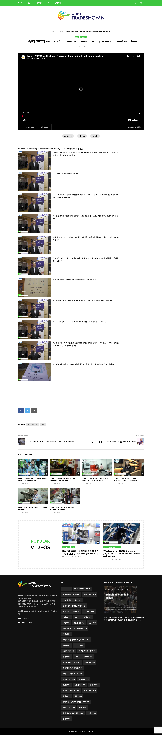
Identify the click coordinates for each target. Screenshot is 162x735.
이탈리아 (84, 679)
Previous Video (24, 436)
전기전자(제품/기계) (71, 690)
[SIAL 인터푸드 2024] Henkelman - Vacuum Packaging (62, 508)
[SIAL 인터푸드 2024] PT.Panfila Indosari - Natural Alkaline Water (33, 479)
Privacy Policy (23, 618)
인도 (66, 685)
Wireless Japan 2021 (114, 547)
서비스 (78, 645)
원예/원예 (90, 662)
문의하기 (58, 3)
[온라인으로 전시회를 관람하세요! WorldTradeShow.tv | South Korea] (81, 15)
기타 (66, 617)
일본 (94, 685)
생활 (66, 645)
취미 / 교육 (69, 707)
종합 (66, 696)
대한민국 (79, 623)
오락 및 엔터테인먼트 (83, 657)
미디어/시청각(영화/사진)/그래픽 (76, 640)
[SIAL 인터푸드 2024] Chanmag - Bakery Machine (33, 508)
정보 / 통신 (90, 690)
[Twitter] (135, 3)
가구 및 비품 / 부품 (71, 594)
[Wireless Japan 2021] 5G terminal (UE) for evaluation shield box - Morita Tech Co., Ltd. (121, 554)
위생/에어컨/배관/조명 (72, 668)
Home (53, 31)
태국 (82, 707)
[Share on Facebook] (21, 410)
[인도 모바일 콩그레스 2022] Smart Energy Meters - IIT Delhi (113, 442)
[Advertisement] (81, 395)
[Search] (141, 3)
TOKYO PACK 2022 (82, 589)
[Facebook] (130, 3)
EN (48, 3)
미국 (66, 634)
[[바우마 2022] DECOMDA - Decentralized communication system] (21, 441)
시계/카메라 (68, 651)
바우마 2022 (83, 37)
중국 (78, 696)
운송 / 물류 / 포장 (71, 662)
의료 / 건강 (69, 679)
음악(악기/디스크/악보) (72, 674)
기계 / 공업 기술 (32, 424)
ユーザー (67, 556)
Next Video (139, 436)
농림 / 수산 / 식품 (82, 617)
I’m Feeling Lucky (25, 623)
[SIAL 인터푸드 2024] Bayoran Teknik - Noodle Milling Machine (64, 479)
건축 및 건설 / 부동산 (72, 600)
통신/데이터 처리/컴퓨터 (73, 713)
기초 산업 (89, 611)
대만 (66, 623)
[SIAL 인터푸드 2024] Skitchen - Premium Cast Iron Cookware (125, 479)
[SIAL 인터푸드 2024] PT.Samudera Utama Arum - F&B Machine (95, 479)
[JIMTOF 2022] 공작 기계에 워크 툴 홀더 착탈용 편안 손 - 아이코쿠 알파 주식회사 (80, 552)
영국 (66, 657)
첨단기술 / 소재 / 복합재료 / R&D (76, 702)
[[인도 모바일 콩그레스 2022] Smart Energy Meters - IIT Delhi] (140, 441)
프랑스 (92, 713)
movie (61, 31)
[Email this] (34, 410)
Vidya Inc (91, 731)
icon (33, 466)
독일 (43, 424)
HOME (20, 3)
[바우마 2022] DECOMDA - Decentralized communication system (50, 442)
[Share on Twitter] (27, 410)
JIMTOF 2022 (66, 547)
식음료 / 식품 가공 (87, 651)
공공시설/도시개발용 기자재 (74, 606)
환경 (66, 719)
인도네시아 (80, 685)
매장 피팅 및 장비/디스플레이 (75, 628)
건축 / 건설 (90, 594)
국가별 (38, 3)
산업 (28, 3)
